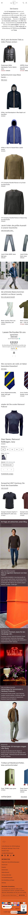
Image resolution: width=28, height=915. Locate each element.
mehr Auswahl (4, 488)
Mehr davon (4, 80)
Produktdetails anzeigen (7, 473)
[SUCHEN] (23, 2)
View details (24, 796)
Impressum (4, 864)
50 (7, 449)
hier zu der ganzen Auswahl (8, 297)
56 (21, 449)
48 (3, 449)
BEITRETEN (22, 895)
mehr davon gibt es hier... (7, 230)
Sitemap (4, 882)
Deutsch (17, 908)
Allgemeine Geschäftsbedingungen (10, 862)
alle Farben (4, 369)
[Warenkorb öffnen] (26, 2)
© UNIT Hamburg (8, 912)
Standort (4, 867)
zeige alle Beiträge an (6, 524)
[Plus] (11, 469)
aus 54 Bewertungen (13, 338)
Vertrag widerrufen (6, 875)
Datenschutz (5, 869)
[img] (14, 337)
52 (12, 449)
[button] (2, 2)
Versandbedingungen (7, 877)
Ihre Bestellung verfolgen (8, 880)
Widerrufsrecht (5, 872)
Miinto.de (13, 26)
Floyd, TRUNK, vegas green (8, 788)
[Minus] (3, 469)
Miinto (3, 22)
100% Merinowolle (7, 465)
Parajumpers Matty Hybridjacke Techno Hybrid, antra (9, 67)
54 (17, 449)
